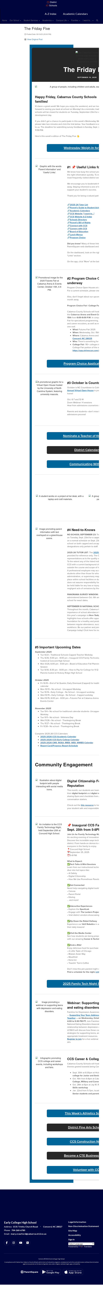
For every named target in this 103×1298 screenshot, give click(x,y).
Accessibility (74, 1235)
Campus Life (61, 20)
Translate (88, 1246)
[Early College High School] (51, 10)
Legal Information (77, 1222)
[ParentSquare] (29, 1272)
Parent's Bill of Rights (80, 222)
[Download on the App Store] (73, 1272)
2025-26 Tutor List (79, 204)
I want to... (87, 20)
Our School (15, 20)
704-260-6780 (18, 1230)
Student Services (31, 20)
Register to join (74, 1039)
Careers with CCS (78, 228)
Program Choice (78, 237)
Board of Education (79, 231)
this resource (87, 805)
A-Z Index (50, 13)
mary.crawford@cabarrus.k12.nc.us (28, 1234)
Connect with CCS (78, 225)
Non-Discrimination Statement (83, 1226)
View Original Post (35, 39)
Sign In (71, 1239)
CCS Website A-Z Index (81, 216)
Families (75, 20)
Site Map (72, 1230)
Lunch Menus (76, 234)
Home (4, 20)
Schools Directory (78, 219)
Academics (47, 20)
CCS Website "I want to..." (82, 213)
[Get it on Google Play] (51, 1272)
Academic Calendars (75, 13)
